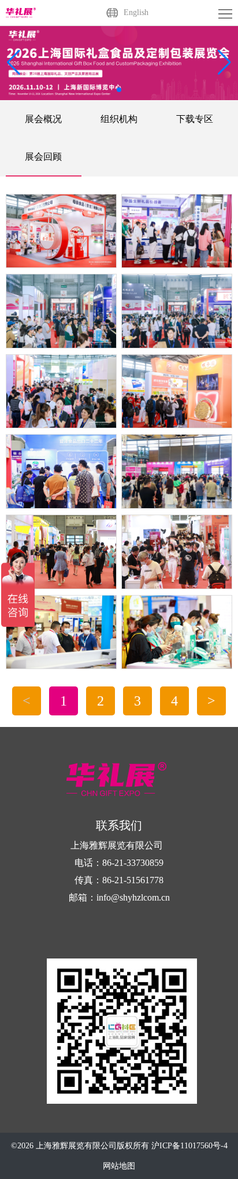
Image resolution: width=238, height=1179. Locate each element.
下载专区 (194, 119)
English (136, 12)
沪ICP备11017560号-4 (189, 1145)
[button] (224, 62)
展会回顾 (43, 156)
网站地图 (119, 1166)
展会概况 (43, 119)
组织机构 (119, 119)
